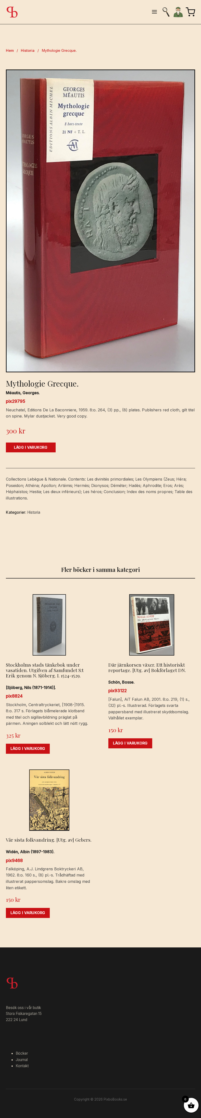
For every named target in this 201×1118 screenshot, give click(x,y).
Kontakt (22, 1066)
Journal (22, 1059)
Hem (10, 50)
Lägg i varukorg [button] (28, 748)
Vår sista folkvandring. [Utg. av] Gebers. (48, 839)
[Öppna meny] (154, 12)
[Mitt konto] (178, 12)
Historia (28, 50)
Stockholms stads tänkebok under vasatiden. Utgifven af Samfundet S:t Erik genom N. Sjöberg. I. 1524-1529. (45, 670)
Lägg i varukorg (31, 447)
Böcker (22, 1053)
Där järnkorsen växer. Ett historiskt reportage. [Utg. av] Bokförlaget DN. (147, 667)
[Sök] (166, 12)
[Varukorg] (190, 12)
